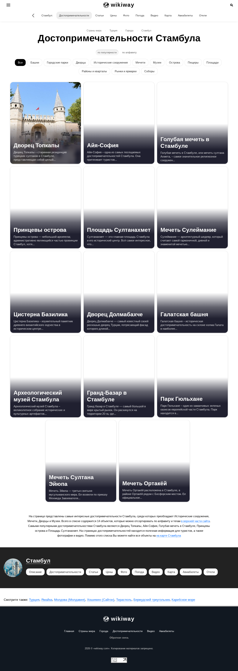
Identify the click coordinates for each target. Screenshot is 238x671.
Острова (174, 62)
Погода (140, 15)
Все (20, 62)
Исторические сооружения (111, 62)
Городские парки (57, 62)
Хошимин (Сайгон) (100, 600)
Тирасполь (124, 600)
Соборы (149, 71)
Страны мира (87, 631)
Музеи (157, 62)
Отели (203, 15)
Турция (34, 600)
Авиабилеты (185, 15)
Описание (35, 571)
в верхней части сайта (195, 521)
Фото (126, 15)
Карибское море (183, 600)
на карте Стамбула (168, 535)
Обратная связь (119, 637)
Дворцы (81, 62)
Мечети (140, 62)
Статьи (99, 15)
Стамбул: (47, 15)
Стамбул (38, 561)
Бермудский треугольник (152, 600)
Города (103, 631)
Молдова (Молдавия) (69, 600)
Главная (69, 631)
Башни (34, 62)
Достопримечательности (74, 15)
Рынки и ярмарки (125, 71)
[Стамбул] (33, 15)
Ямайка (46, 600)
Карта (168, 15)
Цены (113, 15)
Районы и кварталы (94, 71)
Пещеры (193, 62)
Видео (154, 15)
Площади (212, 62)
